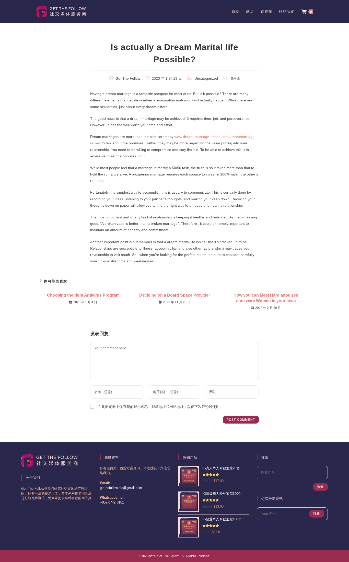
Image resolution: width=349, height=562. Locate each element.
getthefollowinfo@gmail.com (121, 488)
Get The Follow (127, 78)
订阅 (316, 514)
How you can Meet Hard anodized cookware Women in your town (266, 298)
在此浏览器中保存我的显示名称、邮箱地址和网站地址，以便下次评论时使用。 (160, 407)
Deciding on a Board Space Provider (174, 295)
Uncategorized (206, 78)
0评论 (235, 78)
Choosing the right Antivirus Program (83, 295)
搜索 (320, 487)
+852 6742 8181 (112, 502)
